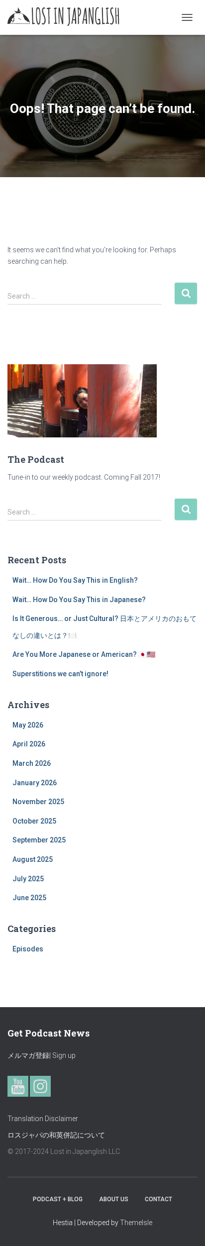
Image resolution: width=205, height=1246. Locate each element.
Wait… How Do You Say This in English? (75, 580)
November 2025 (38, 802)
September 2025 (39, 840)
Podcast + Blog (58, 1199)
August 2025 (32, 859)
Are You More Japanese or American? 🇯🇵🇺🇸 (83, 654)
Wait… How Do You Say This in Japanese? (79, 600)
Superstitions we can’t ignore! (60, 674)
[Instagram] (40, 1086)
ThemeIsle (136, 1223)
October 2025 (34, 821)
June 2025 (29, 898)
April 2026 (28, 744)
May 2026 (27, 725)
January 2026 (34, 783)
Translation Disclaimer (42, 1119)
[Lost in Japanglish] (67, 17)
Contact (158, 1199)
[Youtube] (17, 1086)
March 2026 (31, 763)
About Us (113, 1199)
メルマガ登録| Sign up (41, 1055)
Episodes (27, 949)
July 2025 (28, 879)
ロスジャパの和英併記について (56, 1135)
